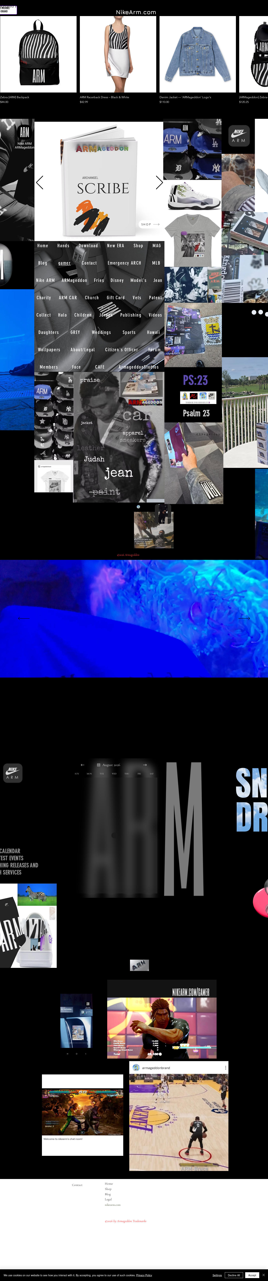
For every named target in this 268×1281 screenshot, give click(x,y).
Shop (108, 1189)
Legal (115, 1199)
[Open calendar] (98, 764)
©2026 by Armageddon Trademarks (125, 1221)
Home (109, 1184)
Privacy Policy (144, 1275)
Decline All (234, 1275)
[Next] (159, 183)
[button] (29, 426)
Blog (108, 1194)
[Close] (263, 1275)
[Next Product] (257, 54)
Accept (252, 1275)
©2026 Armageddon (128, 555)
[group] (134, 60)
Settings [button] (217, 1275)
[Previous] (39, 183)
